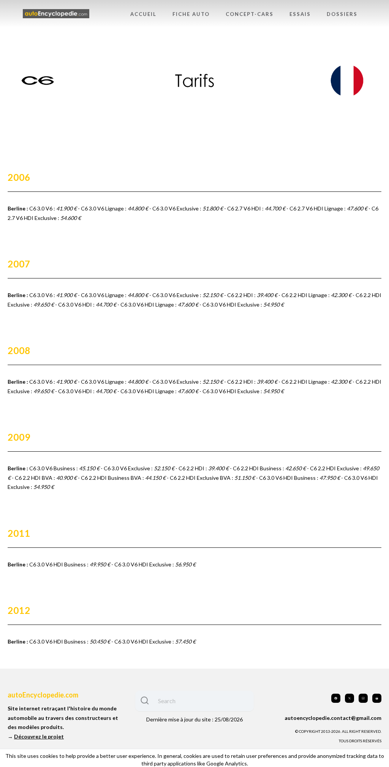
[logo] (56, 14)
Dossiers (342, 14)
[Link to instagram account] (363, 698)
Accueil (143, 14)
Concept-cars (250, 14)
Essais (300, 14)
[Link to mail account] (376, 698)
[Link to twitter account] (349, 698)
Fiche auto (191, 14)
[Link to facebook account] (335, 698)
